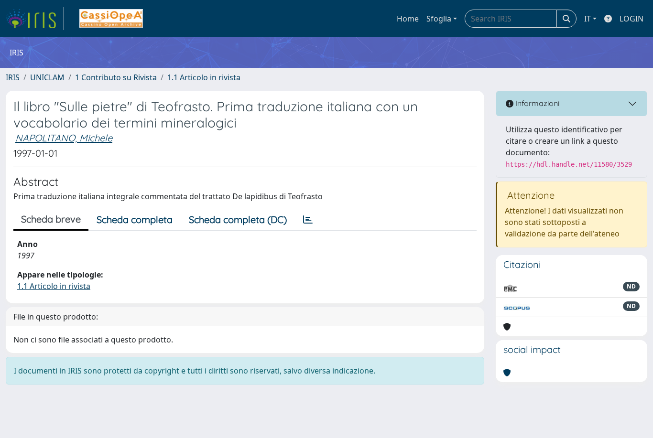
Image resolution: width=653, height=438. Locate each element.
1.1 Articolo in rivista (203, 77)
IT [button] (587, 18)
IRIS (13, 77)
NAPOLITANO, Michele (63, 138)
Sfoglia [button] (438, 18)
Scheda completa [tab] (135, 219)
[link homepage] (35, 18)
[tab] (308, 220)
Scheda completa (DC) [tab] (238, 219)
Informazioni (536, 103)
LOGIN (631, 18)
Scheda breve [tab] (51, 219)
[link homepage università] (111, 18)
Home (408, 18)
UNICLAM (47, 77)
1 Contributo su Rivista (116, 77)
